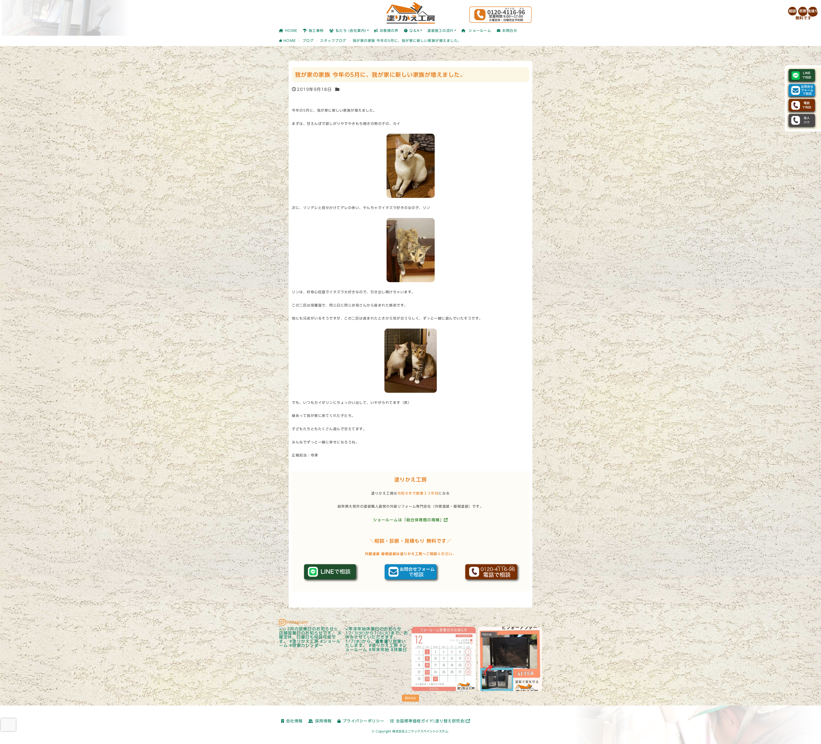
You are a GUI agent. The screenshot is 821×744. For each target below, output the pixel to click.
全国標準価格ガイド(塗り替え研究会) (431, 721)
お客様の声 (389, 30)
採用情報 (323, 721)
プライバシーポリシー (363, 721)
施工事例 (316, 30)
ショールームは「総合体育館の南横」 (408, 520)
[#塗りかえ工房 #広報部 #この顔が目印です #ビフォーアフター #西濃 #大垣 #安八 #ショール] (510, 659)
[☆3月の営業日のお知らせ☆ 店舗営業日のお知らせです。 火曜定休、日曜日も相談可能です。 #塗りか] (311, 659)
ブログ (308, 40)
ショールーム (479, 30)
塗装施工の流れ (440, 30)
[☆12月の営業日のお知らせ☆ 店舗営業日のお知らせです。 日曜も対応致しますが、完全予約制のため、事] (444, 659)
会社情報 (294, 721)
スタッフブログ (333, 40)
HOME (291, 30)
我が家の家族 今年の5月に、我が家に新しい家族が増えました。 (407, 40)
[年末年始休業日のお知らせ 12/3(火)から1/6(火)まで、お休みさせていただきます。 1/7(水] (377, 659)
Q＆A (414, 30)
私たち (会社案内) (351, 30)
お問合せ (509, 30)
